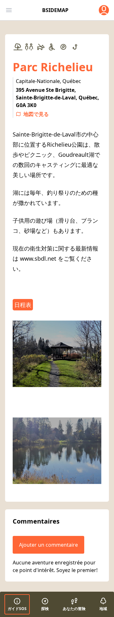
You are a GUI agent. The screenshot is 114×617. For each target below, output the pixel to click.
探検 (45, 608)
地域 (103, 608)
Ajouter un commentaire (48, 544)
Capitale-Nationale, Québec (48, 81)
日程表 (22, 304)
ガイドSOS (17, 608)
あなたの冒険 (74, 608)
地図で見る (36, 114)
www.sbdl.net (38, 258)
